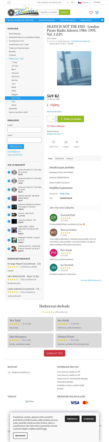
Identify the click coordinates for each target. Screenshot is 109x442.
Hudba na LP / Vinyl (16, 58)
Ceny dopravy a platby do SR (68, 375)
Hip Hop (15, 80)
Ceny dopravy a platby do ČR (49, 2)
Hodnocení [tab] (59, 158)
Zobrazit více (54, 353)
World (14, 105)
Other (14, 91)
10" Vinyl (15, 66)
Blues (14, 69)
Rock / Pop (16, 98)
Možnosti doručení (54, 111)
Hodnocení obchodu (54, 306)
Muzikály (12, 51)
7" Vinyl (14, 62)
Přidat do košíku (72, 118)
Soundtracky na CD (16, 41)
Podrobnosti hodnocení (80, 41)
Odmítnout (72, 418)
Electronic (16, 76)
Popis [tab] (50, 158)
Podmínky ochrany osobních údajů (70, 385)
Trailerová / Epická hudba (19, 48)
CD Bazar (12, 55)
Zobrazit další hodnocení (90, 280)
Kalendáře (13, 108)
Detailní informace (54, 134)
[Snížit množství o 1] (56, 120)
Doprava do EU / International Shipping (72, 378)
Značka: (61, 43)
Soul (13, 101)
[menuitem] (20, 20)
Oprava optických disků (18, 112)
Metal (14, 87)
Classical (15, 73)
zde (44, 428)
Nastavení (20, 435)
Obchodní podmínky (65, 382)
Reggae (15, 94)
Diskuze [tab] (69, 158)
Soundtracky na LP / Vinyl (19, 44)
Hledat (64, 12)
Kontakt (60, 388)
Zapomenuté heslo (15, 155)
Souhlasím (89, 418)
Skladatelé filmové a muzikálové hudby (24, 37)
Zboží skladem (15, 33)
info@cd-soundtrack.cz (21, 372)
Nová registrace (14, 152)
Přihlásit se (16, 146)
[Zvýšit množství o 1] (56, 117)
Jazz (13, 83)
